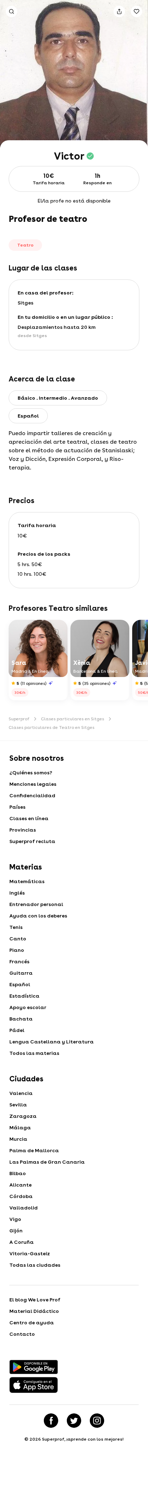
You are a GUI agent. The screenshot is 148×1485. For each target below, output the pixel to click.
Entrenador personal (36, 904)
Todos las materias (34, 1053)
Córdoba (21, 1196)
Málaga (20, 1127)
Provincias (22, 830)
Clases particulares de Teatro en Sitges (51, 727)
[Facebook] (51, 1420)
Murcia (18, 1139)
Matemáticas (27, 881)
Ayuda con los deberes (38, 916)
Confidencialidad (32, 795)
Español (19, 984)
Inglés (17, 893)
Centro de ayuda (31, 1322)
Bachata (21, 1019)
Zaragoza (23, 1116)
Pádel (16, 1030)
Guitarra (21, 973)
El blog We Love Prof (34, 1300)
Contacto (22, 1334)
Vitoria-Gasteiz (29, 1253)
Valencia (21, 1093)
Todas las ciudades (34, 1265)
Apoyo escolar (27, 1007)
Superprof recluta (32, 841)
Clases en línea (28, 818)
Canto (17, 938)
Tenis (16, 927)
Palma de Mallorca (34, 1150)
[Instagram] (97, 1420)
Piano (16, 950)
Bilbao (17, 1173)
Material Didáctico (34, 1311)
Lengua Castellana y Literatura (51, 1042)
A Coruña (21, 1242)
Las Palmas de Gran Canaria (47, 1162)
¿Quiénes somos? (30, 772)
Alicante (20, 1185)
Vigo (15, 1219)
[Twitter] (74, 1420)
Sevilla (18, 1104)
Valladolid (23, 1208)
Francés (19, 961)
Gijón (16, 1230)
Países (17, 807)
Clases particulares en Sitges (72, 718)
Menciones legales (32, 784)
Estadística (24, 996)
